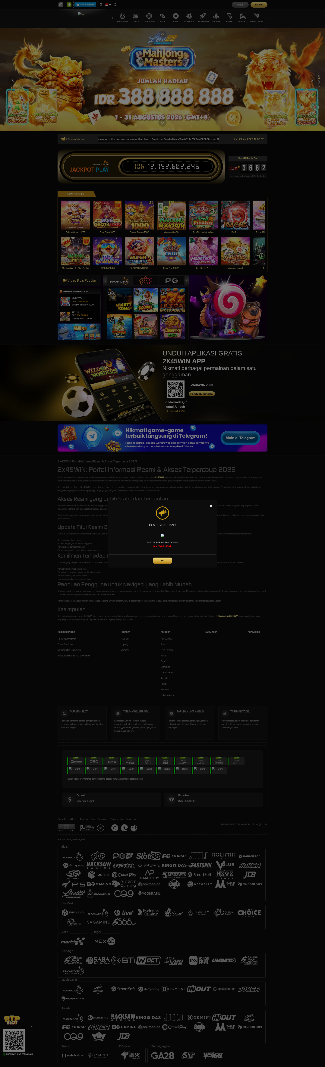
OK (162, 560)
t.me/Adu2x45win (162, 546)
